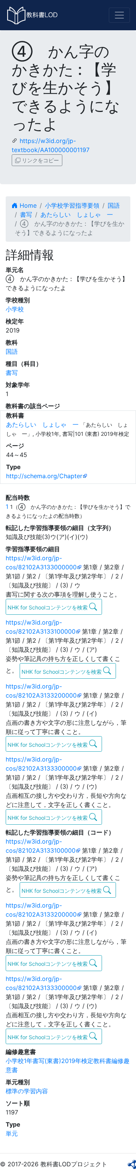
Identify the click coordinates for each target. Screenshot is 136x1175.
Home (27, 205)
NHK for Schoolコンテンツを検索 (48, 607)
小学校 (15, 309)
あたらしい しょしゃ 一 (76, 214)
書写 (26, 214)
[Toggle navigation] (119, 15)
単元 (12, 1133)
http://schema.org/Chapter (44, 476)
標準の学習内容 (27, 1091)
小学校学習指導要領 (72, 205)
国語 (114, 205)
